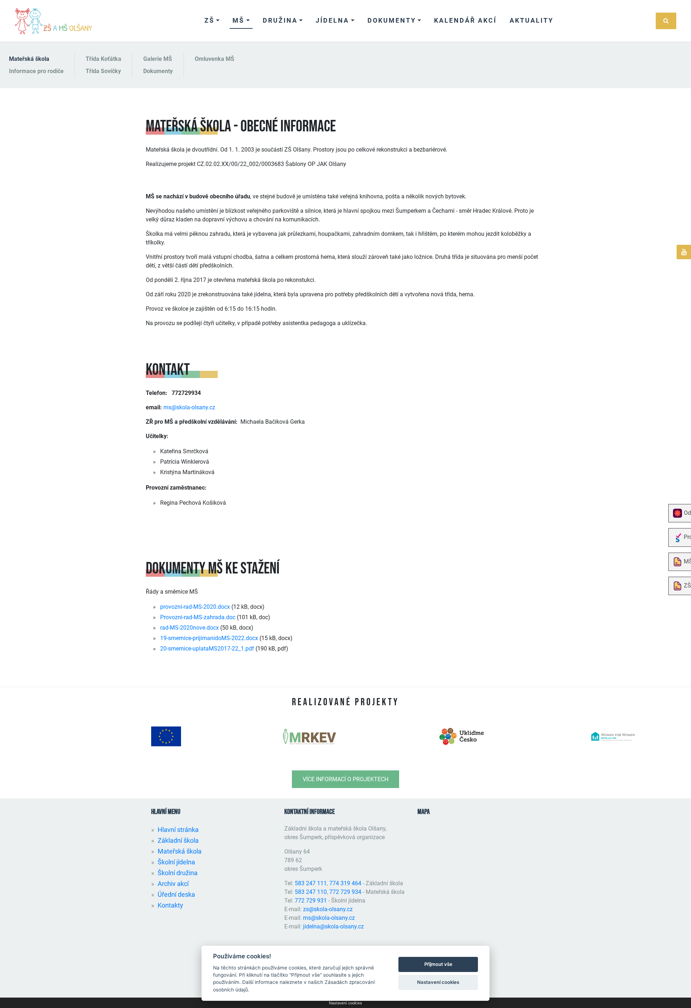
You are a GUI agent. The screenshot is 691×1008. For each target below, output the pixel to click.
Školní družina (178, 873)
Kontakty (170, 905)
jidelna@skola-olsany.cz (333, 926)
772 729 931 (311, 900)
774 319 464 (345, 883)
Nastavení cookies (345, 1003)
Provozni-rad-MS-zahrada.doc (197, 617)
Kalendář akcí (465, 20)
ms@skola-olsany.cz (189, 407)
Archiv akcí (173, 883)
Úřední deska (176, 894)
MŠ (238, 20)
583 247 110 (311, 891)
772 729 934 (345, 891)
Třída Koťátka (103, 58)
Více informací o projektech (345, 779)
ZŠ (209, 20)
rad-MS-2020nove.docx (189, 627)
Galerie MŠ (157, 58)
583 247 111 (311, 883)
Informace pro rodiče (36, 71)
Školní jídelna (176, 862)
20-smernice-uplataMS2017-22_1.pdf (207, 648)
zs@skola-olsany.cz (328, 909)
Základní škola (178, 840)
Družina (280, 20)
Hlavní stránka (178, 829)
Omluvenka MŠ (214, 58)
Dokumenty (391, 20)
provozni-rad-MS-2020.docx (195, 606)
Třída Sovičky (103, 71)
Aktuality (532, 20)
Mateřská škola (29, 58)
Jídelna (332, 20)
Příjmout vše (438, 964)
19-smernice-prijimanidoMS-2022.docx (209, 638)
